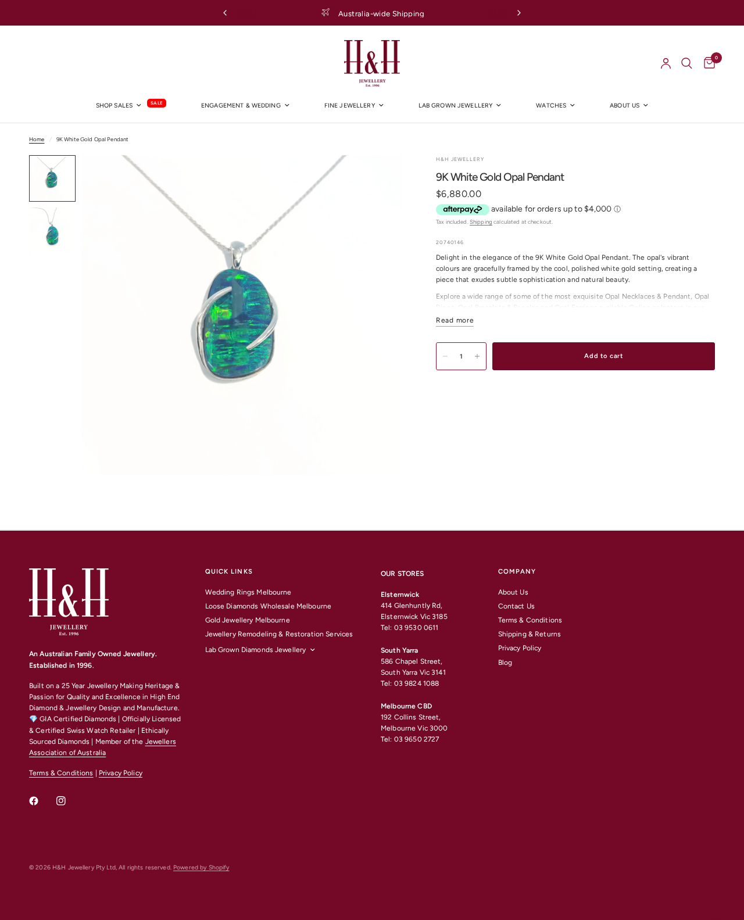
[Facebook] (42, 801)
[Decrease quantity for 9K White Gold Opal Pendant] (445, 356)
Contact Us (516, 606)
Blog (505, 662)
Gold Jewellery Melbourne (247, 620)
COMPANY (517, 571)
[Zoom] (377, 180)
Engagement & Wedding (241, 105)
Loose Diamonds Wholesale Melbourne (268, 606)
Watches (551, 105)
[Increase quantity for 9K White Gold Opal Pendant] (477, 356)
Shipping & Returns (529, 634)
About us (624, 105)
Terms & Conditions (61, 773)
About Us (513, 592)
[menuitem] (131, 106)
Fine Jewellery (349, 105)
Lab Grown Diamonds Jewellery (255, 650)
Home (37, 139)
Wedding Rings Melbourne (248, 592)
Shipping (481, 222)
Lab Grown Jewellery (456, 105)
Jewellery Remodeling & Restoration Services (279, 634)
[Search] (686, 63)
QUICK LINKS (229, 571)
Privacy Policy (120, 773)
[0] (706, 63)
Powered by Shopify (201, 867)
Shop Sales (114, 105)
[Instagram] (69, 801)
